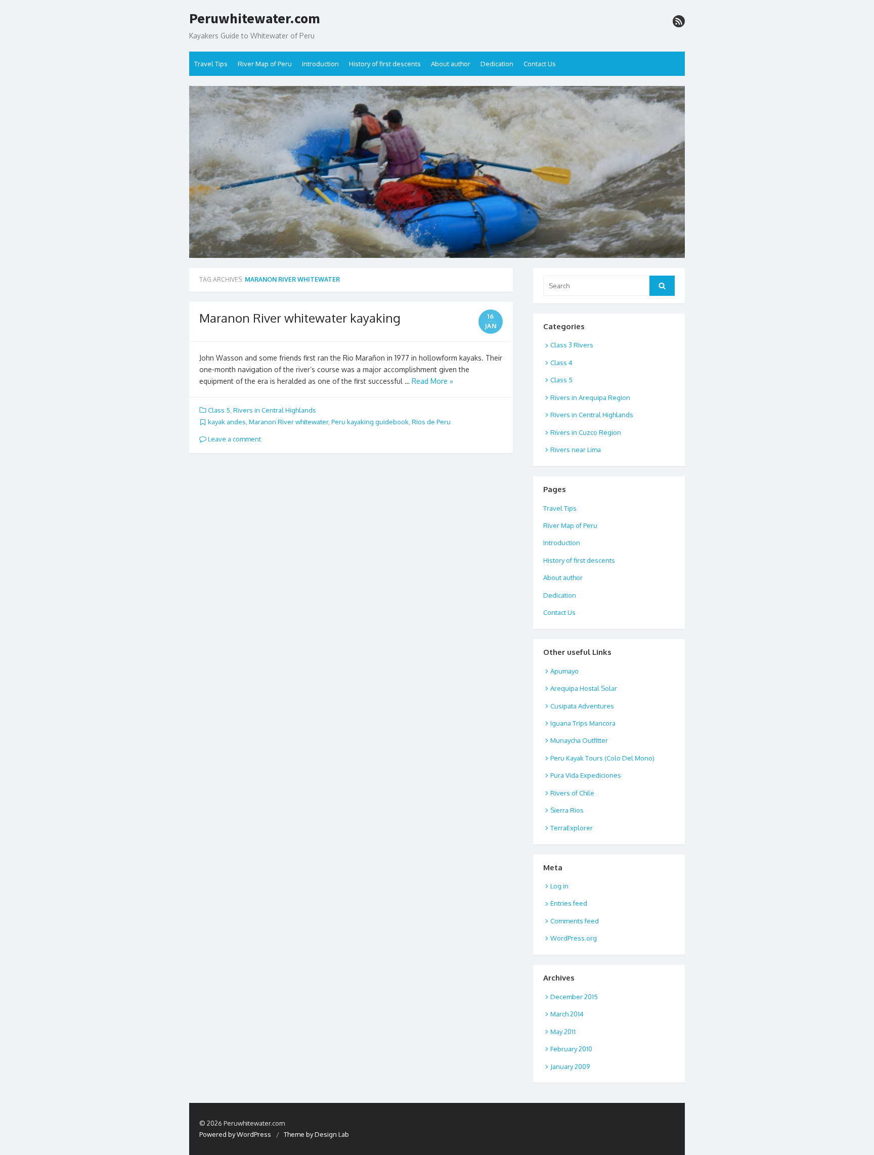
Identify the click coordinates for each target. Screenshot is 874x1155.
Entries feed (568, 903)
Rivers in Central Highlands (274, 410)
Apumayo (564, 671)
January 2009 (570, 1066)
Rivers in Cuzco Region (585, 432)
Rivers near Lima (575, 450)
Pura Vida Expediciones (585, 775)
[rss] (679, 21)
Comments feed (574, 921)
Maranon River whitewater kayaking (300, 318)
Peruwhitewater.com (254, 18)
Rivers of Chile (572, 793)
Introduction (320, 64)
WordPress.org (573, 938)
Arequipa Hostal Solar (583, 688)
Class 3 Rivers (571, 345)
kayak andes (227, 422)
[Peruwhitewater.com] (437, 172)
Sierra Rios (567, 810)
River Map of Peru (265, 64)
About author (450, 64)
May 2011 (563, 1032)
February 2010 (571, 1049)
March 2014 (567, 1014)
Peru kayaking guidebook (370, 422)
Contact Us (539, 64)
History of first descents (385, 64)
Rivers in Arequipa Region (590, 397)
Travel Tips (211, 64)
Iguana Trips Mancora (583, 723)
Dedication (496, 64)
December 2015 (574, 997)
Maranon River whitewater (288, 422)
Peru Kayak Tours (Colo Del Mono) (602, 758)
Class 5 (219, 410)
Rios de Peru (431, 422)
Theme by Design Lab (316, 1134)
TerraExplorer (571, 828)
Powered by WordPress (235, 1134)
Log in (559, 886)
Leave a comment (233, 439)
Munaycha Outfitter (579, 740)
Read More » (432, 381)
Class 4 (561, 363)
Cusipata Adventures (582, 706)
